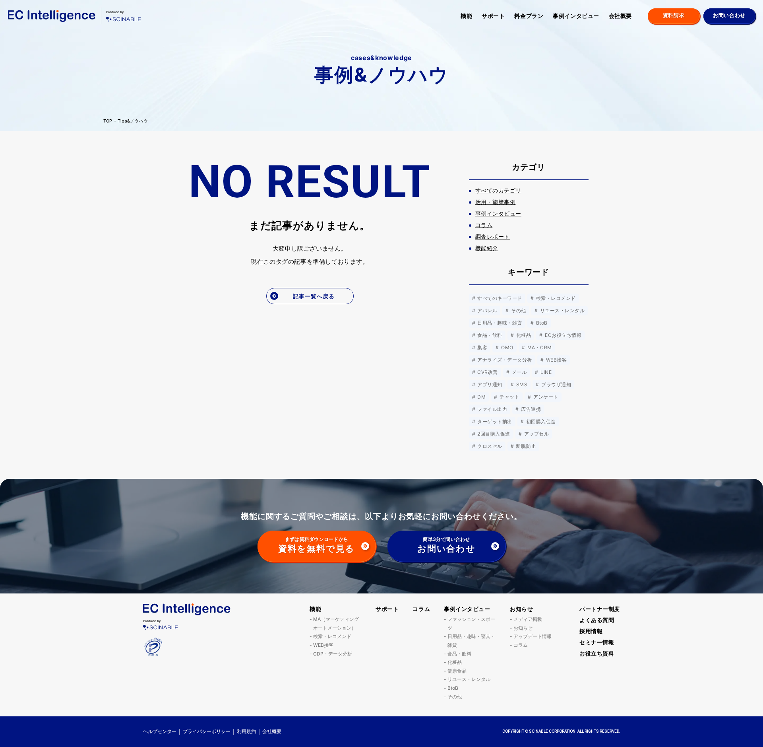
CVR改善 (487, 372)
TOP (107, 121)
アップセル (536, 434)
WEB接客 (555, 360)
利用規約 (246, 731)
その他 (518, 310)
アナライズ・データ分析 (504, 360)
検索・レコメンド (554, 298)
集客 (481, 347)
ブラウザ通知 (555, 384)
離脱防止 (525, 446)
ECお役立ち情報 (562, 335)
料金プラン (528, 15)
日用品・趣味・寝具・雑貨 (471, 640)
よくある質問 (596, 620)
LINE (545, 372)
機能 (466, 15)
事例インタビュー (576, 15)
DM (481, 397)
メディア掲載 (527, 619)
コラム (421, 608)
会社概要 (620, 15)
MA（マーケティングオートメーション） (336, 623)
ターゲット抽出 (494, 421)
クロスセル (489, 446)
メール (518, 372)
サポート (493, 15)
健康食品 (457, 671)
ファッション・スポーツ (471, 623)
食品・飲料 (489, 335)
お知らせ (521, 608)
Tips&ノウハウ (133, 121)
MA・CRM (539, 347)
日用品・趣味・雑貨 (499, 323)
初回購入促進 (540, 421)
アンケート (545, 397)
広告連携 (530, 409)
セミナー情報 (596, 642)
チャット (508, 397)
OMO (506, 347)
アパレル (486, 310)
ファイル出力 (491, 409)
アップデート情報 (532, 636)
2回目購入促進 (493, 434)
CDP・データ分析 (332, 654)
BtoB (540, 323)
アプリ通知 (489, 384)
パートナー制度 (599, 608)
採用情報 (590, 631)
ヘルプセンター (159, 731)
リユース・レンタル (561, 310)
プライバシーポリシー (206, 731)
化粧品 (523, 335)
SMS (521, 384)
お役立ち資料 (596, 653)
